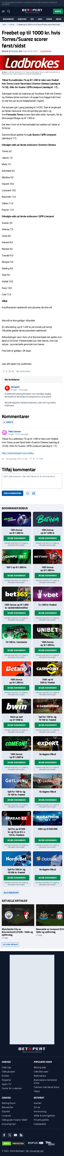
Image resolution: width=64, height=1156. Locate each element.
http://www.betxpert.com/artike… (18, 453)
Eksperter (6, 1080)
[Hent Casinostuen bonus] (47, 706)
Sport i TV (6, 1084)
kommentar (45, 51)
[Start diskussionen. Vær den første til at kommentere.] (32, 481)
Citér (41, 458)
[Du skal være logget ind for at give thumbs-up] (3, 371)
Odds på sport (8, 1071)
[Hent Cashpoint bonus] (47, 668)
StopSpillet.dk (6, 4)
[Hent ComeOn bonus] (16, 743)
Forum (49, 19)
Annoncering (40, 1111)
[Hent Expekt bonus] (47, 743)
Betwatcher (7, 1107)
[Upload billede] (33, 493)
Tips (32, 19)
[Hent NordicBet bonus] (16, 858)
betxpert (14, 51)
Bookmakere (8, 19)
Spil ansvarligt (9, 2)
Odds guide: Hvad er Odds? (14, 1120)
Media (58, 19)
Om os (37, 1107)
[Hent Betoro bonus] (47, 556)
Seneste (9, 422)
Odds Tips (6, 1067)
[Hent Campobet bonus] (16, 556)
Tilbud (37, 1091)
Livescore (6, 1115)
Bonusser (22, 19)
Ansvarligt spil (8, 1124)
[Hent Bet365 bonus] (16, 594)
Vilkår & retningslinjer (44, 1115)
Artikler (11, 24)
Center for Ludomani (12, 1088)
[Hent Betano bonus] (16, 668)
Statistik (6, 1111)
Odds (40, 19)
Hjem (4, 24)
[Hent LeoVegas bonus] (47, 781)
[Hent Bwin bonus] (16, 706)
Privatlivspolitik (41, 1120)
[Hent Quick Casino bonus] (16, 519)
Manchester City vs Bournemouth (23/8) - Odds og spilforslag (17, 932)
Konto (58, 11)
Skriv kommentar (12, 493)
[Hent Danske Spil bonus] (47, 858)
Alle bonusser (11, 892)
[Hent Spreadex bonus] (16, 818)
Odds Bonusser (41, 1071)
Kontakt (38, 1103)
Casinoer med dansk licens (46, 1087)
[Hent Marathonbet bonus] (47, 818)
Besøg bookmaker (16, 538)
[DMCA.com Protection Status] (14, 1143)
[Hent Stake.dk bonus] (16, 631)
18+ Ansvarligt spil (34, 1151)
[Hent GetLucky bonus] (16, 781)
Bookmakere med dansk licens (45, 1081)
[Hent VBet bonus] (47, 594)
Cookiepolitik (40, 1124)
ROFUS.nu (28, 2)
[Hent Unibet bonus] (47, 631)
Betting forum (8, 1103)
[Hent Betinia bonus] (47, 519)
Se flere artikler (10, 944)
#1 (3, 458)
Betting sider (40, 1067)
